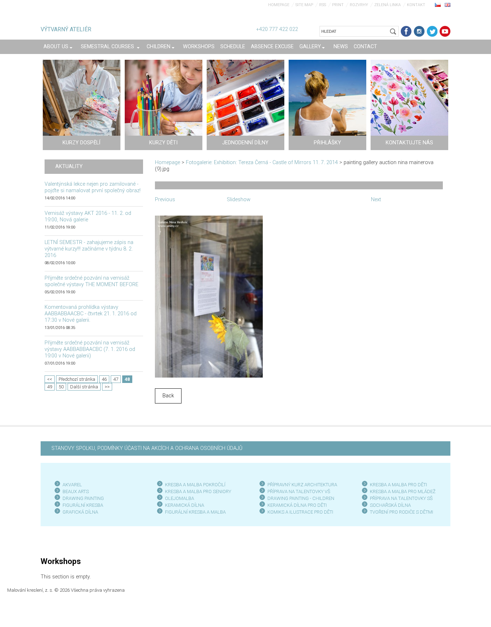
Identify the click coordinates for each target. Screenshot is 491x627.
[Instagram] (419, 31)
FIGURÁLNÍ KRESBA (83, 505)
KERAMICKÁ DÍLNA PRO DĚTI (297, 505)
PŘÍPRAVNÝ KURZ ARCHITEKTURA (302, 484)
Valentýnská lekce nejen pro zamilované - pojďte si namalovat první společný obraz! (93, 187)
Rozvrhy (359, 5)
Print (338, 5)
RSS (322, 5)
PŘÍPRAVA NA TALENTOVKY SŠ (401, 498)
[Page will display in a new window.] (209, 296)
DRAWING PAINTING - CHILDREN (300, 498)
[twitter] (432, 31)
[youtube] (445, 31)
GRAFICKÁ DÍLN (79, 512)
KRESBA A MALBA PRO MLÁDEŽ (403, 491)
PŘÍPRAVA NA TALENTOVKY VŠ (298, 491)
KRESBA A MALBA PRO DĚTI (398, 484)
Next (376, 200)
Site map (304, 5)
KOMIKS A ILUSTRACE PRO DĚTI (300, 512)
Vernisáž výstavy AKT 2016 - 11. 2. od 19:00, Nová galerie (88, 216)
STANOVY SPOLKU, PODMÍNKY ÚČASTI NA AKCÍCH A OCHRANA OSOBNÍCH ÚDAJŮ (146, 448)
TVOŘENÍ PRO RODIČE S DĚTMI (401, 512)
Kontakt (416, 5)
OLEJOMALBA (179, 498)
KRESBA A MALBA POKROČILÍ (195, 484)
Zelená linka (387, 5)
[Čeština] (438, 5)
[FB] (406, 31)
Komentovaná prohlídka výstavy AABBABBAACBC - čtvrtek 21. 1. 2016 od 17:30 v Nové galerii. (91, 313)
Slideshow (239, 200)
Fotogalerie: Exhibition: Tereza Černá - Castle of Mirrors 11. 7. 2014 (262, 162)
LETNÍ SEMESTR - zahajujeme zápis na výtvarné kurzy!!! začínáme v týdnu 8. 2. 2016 (89, 248)
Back (168, 396)
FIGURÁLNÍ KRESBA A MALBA (195, 512)
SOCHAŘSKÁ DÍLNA (390, 505)
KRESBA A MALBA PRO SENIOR (197, 491)
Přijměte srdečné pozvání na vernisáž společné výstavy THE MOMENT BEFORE (91, 281)
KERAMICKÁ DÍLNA (184, 505)
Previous (165, 200)
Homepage (278, 5)
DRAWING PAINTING (83, 498)
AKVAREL (72, 484)
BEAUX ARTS (76, 491)
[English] (447, 5)
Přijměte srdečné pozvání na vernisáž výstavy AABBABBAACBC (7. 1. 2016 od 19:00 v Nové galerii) (90, 349)
